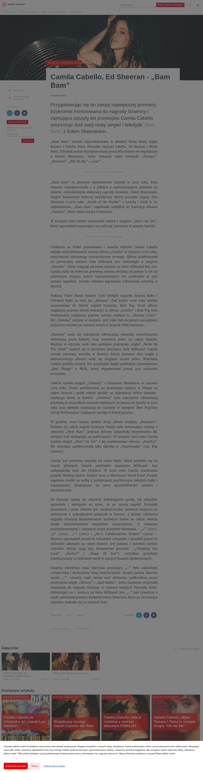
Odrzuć (34, 766)
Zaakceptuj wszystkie (16, 766)
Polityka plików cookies (54, 766)
